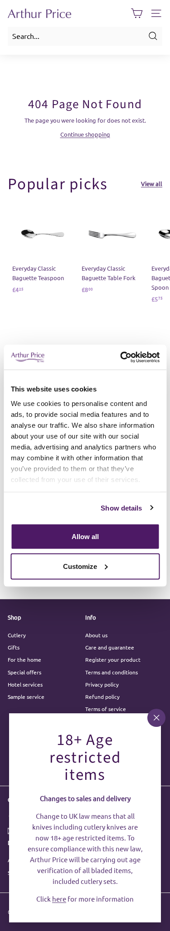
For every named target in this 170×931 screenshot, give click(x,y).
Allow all (85, 536)
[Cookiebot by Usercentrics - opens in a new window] (121, 357)
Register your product (113, 659)
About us (96, 635)
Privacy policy (102, 684)
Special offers (24, 672)
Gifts (13, 647)
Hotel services (25, 684)
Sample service (26, 696)
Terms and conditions (111, 672)
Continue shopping (85, 134)
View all (151, 183)
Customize (80, 566)
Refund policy (102, 696)
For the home (24, 659)
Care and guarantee (109, 647)
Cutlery (17, 635)
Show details (121, 507)
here (59, 898)
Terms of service (105, 708)
